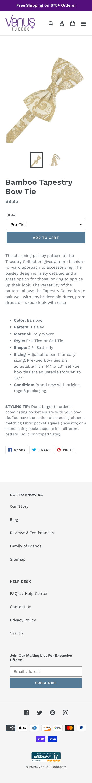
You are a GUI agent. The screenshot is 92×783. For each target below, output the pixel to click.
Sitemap (18, 559)
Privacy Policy (23, 620)
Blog (14, 519)
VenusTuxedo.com (52, 767)
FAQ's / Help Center (29, 593)
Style (11, 215)
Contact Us (20, 606)
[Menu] (83, 23)
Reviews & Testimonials (32, 532)
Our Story (19, 506)
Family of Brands (25, 546)
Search (16, 633)
